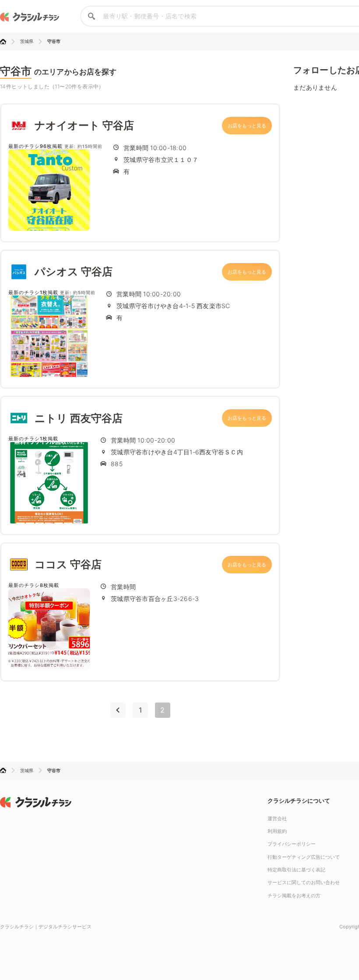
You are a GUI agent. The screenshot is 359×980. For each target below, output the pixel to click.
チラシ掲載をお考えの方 (293, 895)
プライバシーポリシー (291, 844)
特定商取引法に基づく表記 (296, 870)
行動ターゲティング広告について (303, 857)
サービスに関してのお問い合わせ (303, 882)
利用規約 (277, 831)
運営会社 (277, 818)
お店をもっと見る (247, 126)
